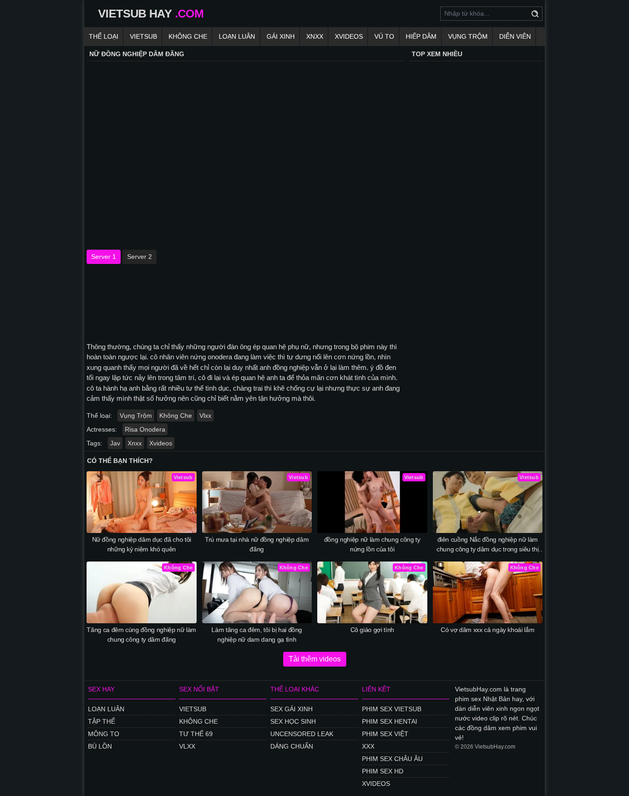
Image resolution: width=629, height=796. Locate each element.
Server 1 (103, 256)
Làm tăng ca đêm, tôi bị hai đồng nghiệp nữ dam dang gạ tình (256, 634)
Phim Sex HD (382, 771)
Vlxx (205, 415)
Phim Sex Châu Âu (392, 758)
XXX (368, 746)
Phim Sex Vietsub (391, 709)
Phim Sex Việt (385, 733)
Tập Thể (101, 721)
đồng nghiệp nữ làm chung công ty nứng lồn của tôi (372, 544)
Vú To (384, 36)
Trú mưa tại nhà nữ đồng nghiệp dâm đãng (257, 544)
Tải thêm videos (315, 659)
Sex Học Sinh (293, 721)
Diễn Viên (515, 36)
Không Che (188, 36)
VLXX (187, 746)
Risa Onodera (145, 429)
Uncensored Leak (301, 733)
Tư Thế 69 (196, 733)
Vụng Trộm (468, 36)
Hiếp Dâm (421, 36)
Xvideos (349, 36)
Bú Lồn (100, 746)
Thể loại (103, 36)
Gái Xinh (281, 36)
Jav (115, 443)
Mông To (103, 733)
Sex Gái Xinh (291, 709)
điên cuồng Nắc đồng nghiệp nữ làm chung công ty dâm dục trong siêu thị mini (487, 545)
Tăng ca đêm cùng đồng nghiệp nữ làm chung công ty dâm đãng (141, 634)
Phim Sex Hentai (389, 721)
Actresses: (102, 429)
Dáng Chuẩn (291, 746)
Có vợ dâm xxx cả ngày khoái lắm (487, 629)
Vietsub (143, 36)
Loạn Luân (237, 36)
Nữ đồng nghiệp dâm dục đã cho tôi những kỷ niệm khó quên (141, 544)
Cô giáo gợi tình (372, 629)
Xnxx (314, 36)
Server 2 (139, 256)
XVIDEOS (376, 783)
